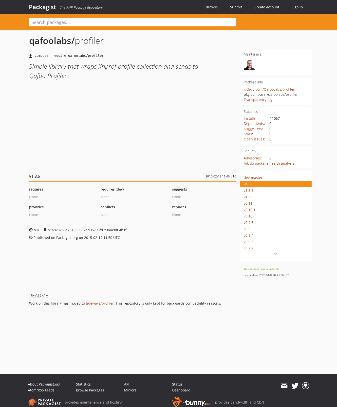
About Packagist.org (44, 384)
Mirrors (130, 390)
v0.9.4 (248, 235)
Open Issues (254, 139)
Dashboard (181, 390)
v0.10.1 (249, 209)
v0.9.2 (248, 248)
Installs (250, 118)
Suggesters (253, 128)
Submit (236, 7)
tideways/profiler (100, 303)
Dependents (254, 123)
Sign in (297, 7)
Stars (248, 134)
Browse (212, 7)
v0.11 (248, 203)
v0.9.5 (248, 229)
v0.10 (248, 216)
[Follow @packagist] (295, 385)
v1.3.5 (248, 190)
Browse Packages (90, 390)
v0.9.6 (248, 222)
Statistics (83, 384)
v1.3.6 (248, 184)
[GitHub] (305, 385)
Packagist (42, 7)
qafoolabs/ (52, 41)
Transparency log (258, 99)
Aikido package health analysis (269, 163)
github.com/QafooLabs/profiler (269, 89)
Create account (266, 7)
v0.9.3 (248, 241)
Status (177, 384)
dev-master (253, 177)
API (126, 384)
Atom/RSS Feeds (41, 390)
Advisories (252, 158)
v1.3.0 (248, 196)
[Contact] (284, 385)
